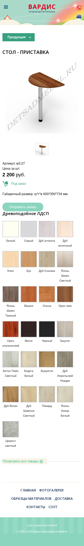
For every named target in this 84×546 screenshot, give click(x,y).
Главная (28, 490)
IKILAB (53, 525)
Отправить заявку (22, 207)
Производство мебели (42, 8)
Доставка (64, 498)
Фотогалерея (51, 490)
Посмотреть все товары (20, 461)
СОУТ (53, 507)
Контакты (36, 507)
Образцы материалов (31, 498)
